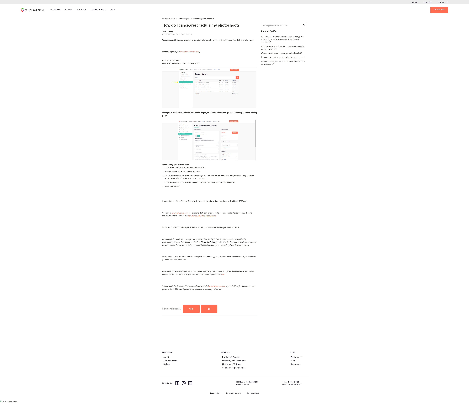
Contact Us (443, 2)
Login (414, 2)
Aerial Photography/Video (234, 367)
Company (81, 10)
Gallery (166, 364)
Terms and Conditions (233, 393)
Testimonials (297, 357)
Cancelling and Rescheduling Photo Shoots (196, 18)
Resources (295, 364)
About (166, 357)
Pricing (69, 10)
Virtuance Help (168, 18)
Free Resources (98, 10)
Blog (293, 360)
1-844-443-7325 (293, 382)
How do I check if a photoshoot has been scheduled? (282, 57)
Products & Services (231, 357)
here (222, 274)
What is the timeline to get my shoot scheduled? (281, 53)
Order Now (439, 10)
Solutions (55, 10)
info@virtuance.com (294, 384)
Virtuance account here (189, 51)
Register (428, 2)
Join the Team (170, 360)
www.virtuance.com (180, 213)
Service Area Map (253, 393)
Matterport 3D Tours (231, 364)
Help (113, 10)
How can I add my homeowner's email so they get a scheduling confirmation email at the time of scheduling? (282, 39)
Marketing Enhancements (234, 360)
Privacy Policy (215, 393)
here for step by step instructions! (202, 215)
